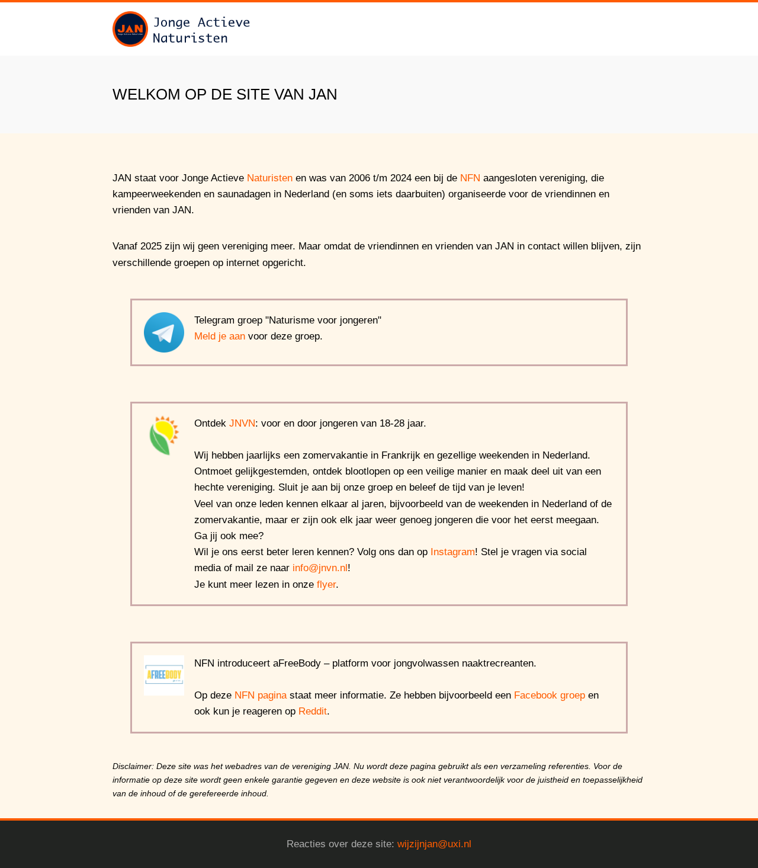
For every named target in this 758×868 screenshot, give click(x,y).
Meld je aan (219, 336)
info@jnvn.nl (320, 568)
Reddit (312, 711)
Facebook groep (549, 695)
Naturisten (270, 178)
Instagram (453, 552)
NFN (470, 178)
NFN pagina (261, 695)
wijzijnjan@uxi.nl (434, 844)
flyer (326, 584)
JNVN (242, 423)
